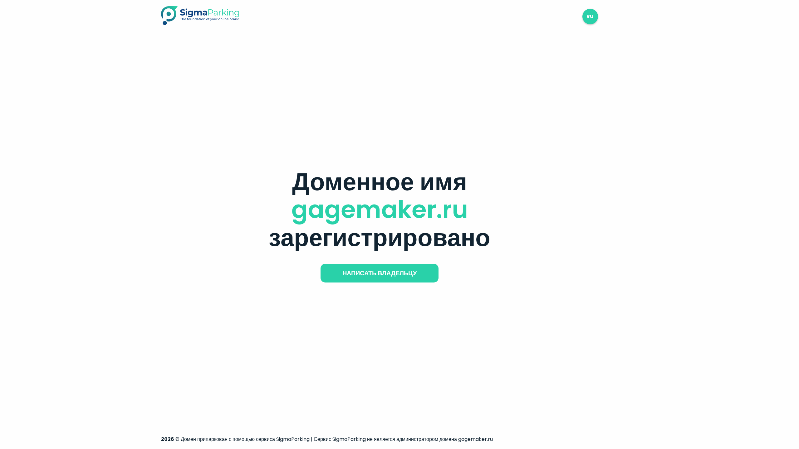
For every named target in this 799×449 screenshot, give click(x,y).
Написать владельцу (379, 273)
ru (590, 16)
